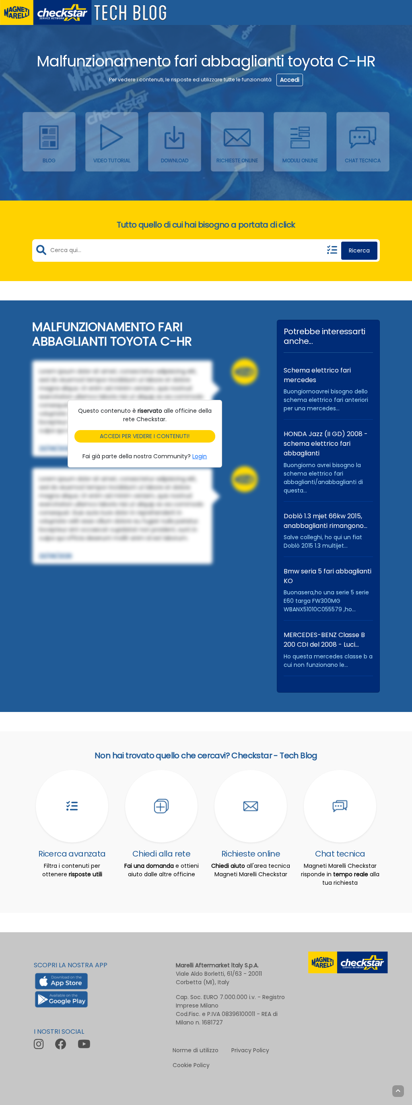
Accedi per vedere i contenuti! (145, 436)
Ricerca (359, 250)
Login (199, 456)
